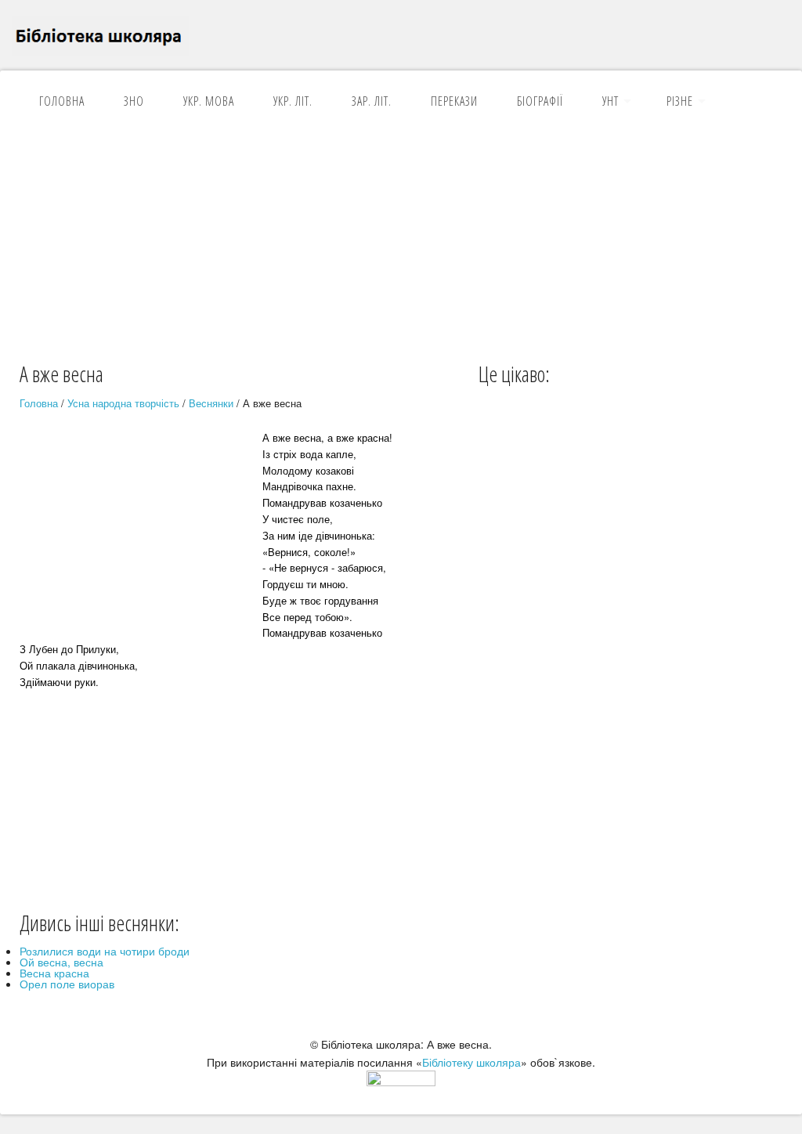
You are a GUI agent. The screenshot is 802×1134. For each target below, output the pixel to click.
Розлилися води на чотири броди (105, 951)
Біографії (540, 101)
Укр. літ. (292, 101)
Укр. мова (208, 101)
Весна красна (54, 973)
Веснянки (211, 402)
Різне (680, 101)
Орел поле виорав (67, 983)
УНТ (610, 101)
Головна (62, 101)
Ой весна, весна (61, 962)
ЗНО (134, 101)
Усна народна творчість (123, 402)
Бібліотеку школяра (471, 1062)
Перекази (454, 101)
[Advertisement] (401, 242)
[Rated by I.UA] (401, 1081)
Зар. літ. (372, 101)
